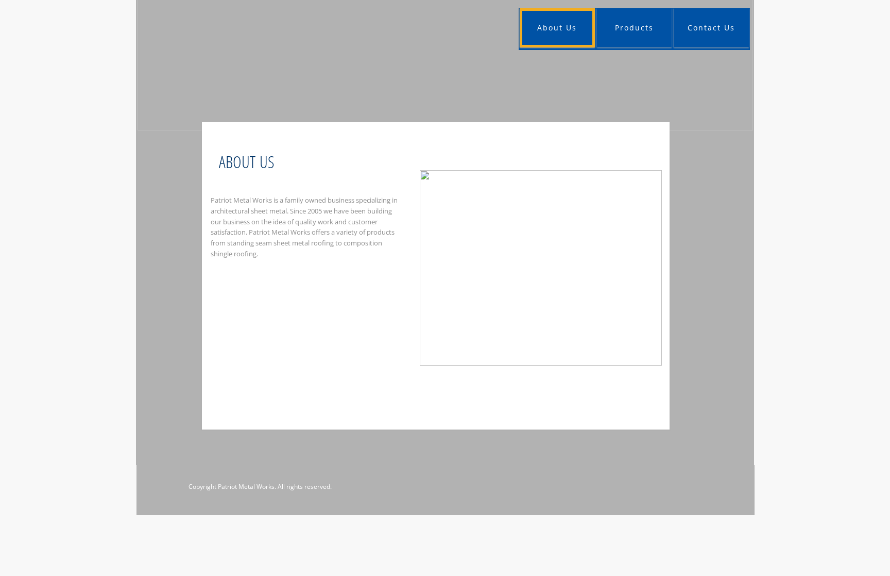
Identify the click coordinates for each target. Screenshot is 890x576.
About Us (557, 27)
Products (634, 27)
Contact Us (711, 27)
